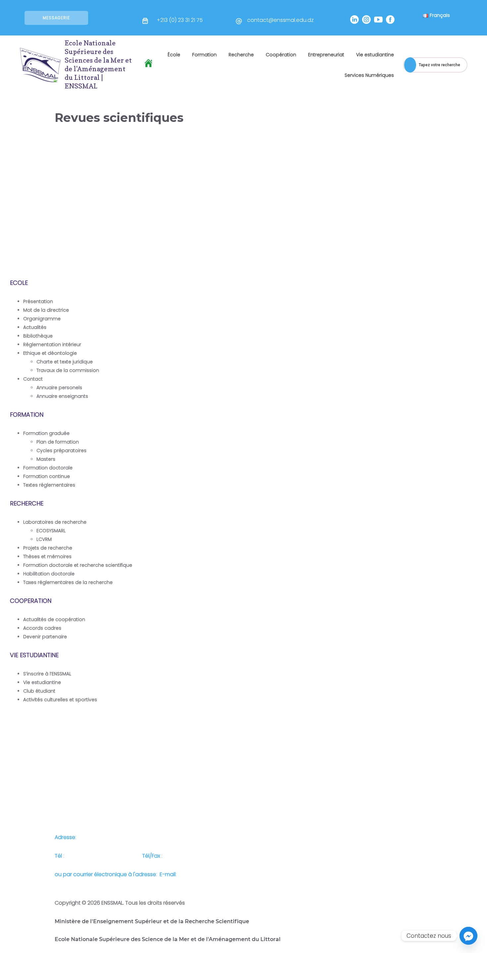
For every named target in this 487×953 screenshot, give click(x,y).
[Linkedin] (354, 19)
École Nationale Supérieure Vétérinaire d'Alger (231, 244)
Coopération (281, 54)
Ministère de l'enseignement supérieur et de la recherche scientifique (46, 223)
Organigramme (42, 318)
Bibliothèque (38, 336)
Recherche (241, 54)
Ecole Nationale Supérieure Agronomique (418, 219)
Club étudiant (39, 691)
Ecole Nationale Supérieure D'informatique (231, 219)
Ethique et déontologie (50, 353)
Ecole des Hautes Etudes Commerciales (135, 237)
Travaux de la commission (67, 370)
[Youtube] (378, 19)
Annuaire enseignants (62, 396)
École (174, 54)
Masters (45, 459)
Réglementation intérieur (52, 344)
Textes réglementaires (49, 485)
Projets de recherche (47, 548)
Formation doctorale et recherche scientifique (77, 565)
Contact (33, 379)
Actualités (34, 327)
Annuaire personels (59, 387)
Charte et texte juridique (64, 361)
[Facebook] (390, 19)
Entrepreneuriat (326, 54)
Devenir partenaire (45, 636)
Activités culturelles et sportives (60, 699)
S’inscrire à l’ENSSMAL (47, 673)
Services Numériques (369, 75)
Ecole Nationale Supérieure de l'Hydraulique (48, 251)
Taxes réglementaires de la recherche (68, 582)
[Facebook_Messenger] (468, 936)
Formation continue (46, 476)
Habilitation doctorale (49, 573)
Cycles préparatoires (61, 450)
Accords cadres (42, 628)
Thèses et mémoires (47, 556)
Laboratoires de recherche (54, 522)
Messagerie (56, 18)
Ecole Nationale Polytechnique (142, 216)
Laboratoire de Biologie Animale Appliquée (424, 244)
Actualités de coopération (54, 619)
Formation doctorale (48, 467)
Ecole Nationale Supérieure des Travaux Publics (330, 219)
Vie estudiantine (375, 54)
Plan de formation (57, 442)
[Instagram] (366, 19)
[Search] (410, 65)
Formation (204, 54)
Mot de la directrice (46, 310)
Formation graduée (46, 433)
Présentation (38, 301)
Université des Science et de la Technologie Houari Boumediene (332, 244)
